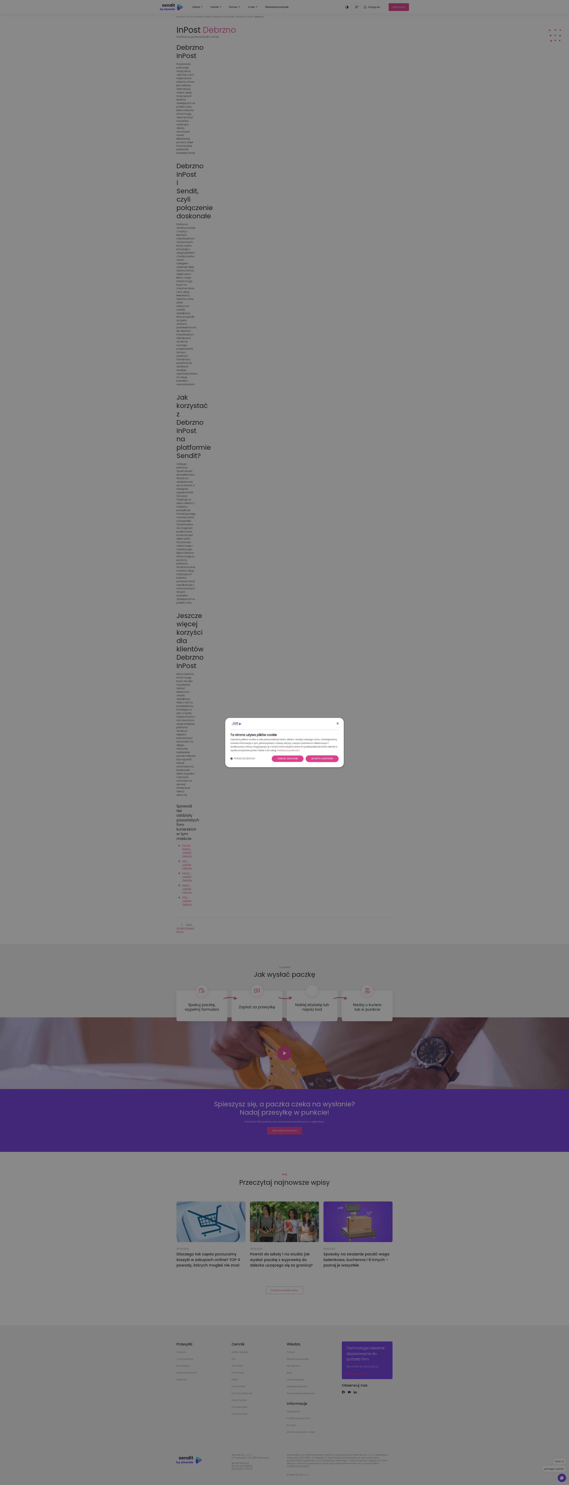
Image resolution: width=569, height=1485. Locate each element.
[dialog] (284, 742)
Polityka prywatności (288, 750)
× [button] (337, 723)
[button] (242, 759)
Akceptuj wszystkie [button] (322, 758)
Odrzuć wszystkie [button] (287, 758)
